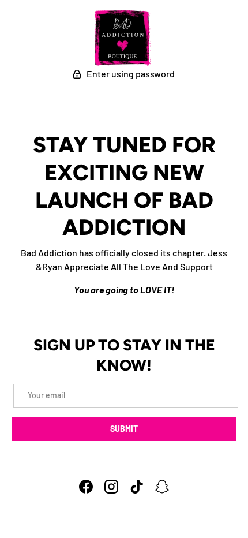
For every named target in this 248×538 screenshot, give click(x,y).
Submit (124, 429)
